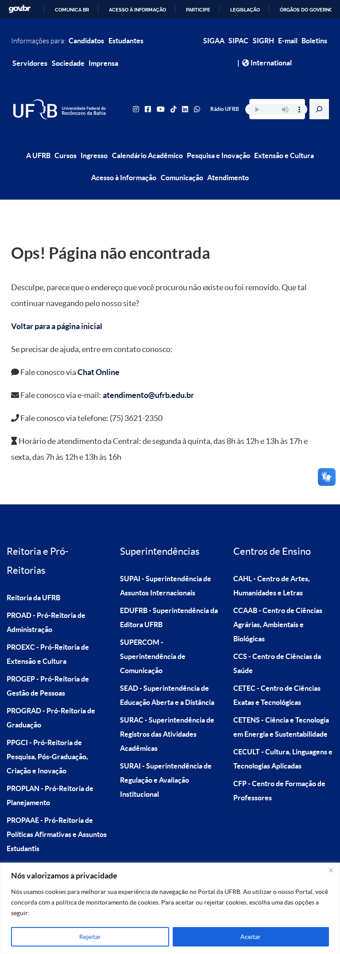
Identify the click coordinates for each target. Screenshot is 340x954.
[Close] (330, 870)
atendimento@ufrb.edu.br (148, 395)
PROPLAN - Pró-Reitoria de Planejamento (50, 795)
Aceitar (250, 936)
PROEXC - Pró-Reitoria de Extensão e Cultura (48, 654)
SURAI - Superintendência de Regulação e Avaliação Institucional (166, 780)
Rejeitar (90, 936)
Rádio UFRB (224, 109)
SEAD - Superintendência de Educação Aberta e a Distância (167, 695)
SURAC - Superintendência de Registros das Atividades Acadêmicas (167, 734)
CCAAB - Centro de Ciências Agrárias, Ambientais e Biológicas (277, 624)
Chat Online (98, 372)
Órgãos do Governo (306, 10)
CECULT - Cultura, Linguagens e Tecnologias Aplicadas (282, 759)
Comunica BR (72, 10)
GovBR (19, 9)
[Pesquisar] (319, 109)
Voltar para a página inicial (56, 326)
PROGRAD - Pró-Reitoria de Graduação (51, 718)
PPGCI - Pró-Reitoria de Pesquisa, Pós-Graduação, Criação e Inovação (47, 756)
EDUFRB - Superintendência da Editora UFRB (169, 617)
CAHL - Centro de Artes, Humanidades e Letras (271, 586)
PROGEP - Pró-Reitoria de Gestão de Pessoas (48, 686)
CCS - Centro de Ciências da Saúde (277, 663)
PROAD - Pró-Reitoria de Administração (46, 622)
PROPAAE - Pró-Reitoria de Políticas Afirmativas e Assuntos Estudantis (57, 834)
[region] (170, 908)
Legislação (245, 10)
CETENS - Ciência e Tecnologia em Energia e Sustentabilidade (281, 727)
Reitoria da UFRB (33, 598)
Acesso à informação (137, 10)
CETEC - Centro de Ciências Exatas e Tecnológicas (277, 695)
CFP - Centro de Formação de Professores (279, 791)
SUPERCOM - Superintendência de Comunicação (152, 656)
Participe (198, 10)
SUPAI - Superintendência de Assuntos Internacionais (165, 586)
